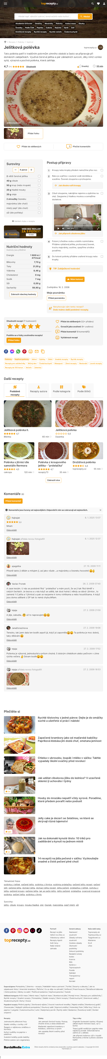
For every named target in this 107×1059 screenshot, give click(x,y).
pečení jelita (19, 894)
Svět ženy (54, 943)
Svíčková (68, 989)
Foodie (72, 970)
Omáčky (38, 23)
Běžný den (32, 363)
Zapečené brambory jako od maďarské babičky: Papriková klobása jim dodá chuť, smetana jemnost (70, 739)
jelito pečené (63, 891)
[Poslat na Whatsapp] (18, 351)
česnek (48, 905)
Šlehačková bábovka (94, 989)
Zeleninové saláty (91, 998)
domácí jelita (28, 888)
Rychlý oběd (62, 1010)
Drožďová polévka (84, 462)
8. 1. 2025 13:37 (92, 517)
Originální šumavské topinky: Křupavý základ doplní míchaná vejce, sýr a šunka (88, 1023)
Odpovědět (12, 530)
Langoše (14, 1010)
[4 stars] (30, 326)
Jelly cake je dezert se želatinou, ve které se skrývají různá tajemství (66, 820)
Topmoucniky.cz (94, 935)
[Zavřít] (100, 510)
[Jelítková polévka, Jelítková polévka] (18, 679)
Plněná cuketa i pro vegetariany (17, 1040)
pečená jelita (15, 888)
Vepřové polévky (22, 359)
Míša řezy (88, 1007)
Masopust (59, 363)
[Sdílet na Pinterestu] (24, 351)
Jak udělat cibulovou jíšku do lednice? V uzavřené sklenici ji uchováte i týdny (69, 779)
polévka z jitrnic (34, 894)
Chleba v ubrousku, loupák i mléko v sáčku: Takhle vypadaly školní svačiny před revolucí (69, 759)
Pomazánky (20, 986)
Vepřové (29, 42)
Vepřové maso (46, 996)
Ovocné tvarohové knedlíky (59, 1004)
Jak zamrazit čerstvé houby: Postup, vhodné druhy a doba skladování (53, 1022)
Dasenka (59, 436)
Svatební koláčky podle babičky (16, 1037)
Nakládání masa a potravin (53, 986)
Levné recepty (96, 363)
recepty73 (43, 472)
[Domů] (5, 42)
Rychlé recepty (40, 32)
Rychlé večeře (55, 32)
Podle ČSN (29, 28)
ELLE (90, 943)
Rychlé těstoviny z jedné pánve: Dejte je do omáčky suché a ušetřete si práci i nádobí (70, 719)
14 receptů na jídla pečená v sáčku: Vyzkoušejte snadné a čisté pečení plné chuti (68, 860)
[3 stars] (23, 326)
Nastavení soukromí (73, 933)
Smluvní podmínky (76, 951)
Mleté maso (34, 996)
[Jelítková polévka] (18, 548)
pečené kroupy (17, 891)
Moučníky (49, 23)
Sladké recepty (49, 998)
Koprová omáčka (61, 1007)
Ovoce (28, 1001)
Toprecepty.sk (94, 932)
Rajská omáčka (78, 1004)
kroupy (20, 905)
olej (41, 905)
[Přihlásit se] (104, 3)
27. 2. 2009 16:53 (91, 669)
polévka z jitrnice (43, 884)
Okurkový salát (47, 1007)
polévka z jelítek (12, 884)
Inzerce (72, 959)
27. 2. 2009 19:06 (91, 627)
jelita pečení (63, 888)
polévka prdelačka (62, 884)
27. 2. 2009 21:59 (91, 610)
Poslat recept (37, 351)
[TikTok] (39, 930)
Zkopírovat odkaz (43, 351)
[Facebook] (6, 930)
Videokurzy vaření (57, 938)
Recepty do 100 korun (14, 367)
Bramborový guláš (92, 1004)
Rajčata (58, 28)
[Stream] (32, 930)
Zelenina (37, 367)
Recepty (12, 42)
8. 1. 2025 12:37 (92, 538)
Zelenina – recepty (34, 986)
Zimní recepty (71, 363)
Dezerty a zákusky (80, 986)
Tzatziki (68, 992)
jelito (6, 905)
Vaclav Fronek (19, 583)
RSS (70, 962)
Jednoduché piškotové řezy (15, 1021)
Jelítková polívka (65, 430)
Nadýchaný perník (48, 1010)
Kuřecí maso (70, 23)
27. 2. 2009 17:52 (92, 648)
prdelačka (76, 891)
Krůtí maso (23, 996)
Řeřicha (40, 989)
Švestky (19, 28)
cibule (13, 905)
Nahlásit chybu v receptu (24, 221)
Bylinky (42, 359)
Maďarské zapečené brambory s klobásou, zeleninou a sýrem (51, 1027)
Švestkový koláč (84, 1010)
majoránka (58, 905)
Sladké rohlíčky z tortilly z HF (15, 1024)
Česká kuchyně (70, 32)
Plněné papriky (24, 1004)
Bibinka (7, 436)
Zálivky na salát (24, 992)
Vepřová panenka (56, 992)
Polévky (59, 23)
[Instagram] (19, 930)
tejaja (14, 610)
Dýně (66, 28)
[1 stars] (10, 326)
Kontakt (72, 981)
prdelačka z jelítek (79, 888)
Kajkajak (16, 517)
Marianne (92, 940)
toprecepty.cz (90, 47)
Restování (83, 363)
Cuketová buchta (27, 1010)
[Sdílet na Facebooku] (6, 351)
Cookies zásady (75, 943)
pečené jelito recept (82, 884)
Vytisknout (30, 351)
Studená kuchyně (11, 1001)
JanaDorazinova (20, 628)
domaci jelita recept (46, 888)
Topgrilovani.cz (94, 938)
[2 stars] (16, 326)
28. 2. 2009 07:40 (91, 583)
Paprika (40, 28)
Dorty (22, 1001)
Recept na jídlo (56, 932)
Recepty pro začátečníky (15, 363)
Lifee (90, 946)
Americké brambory (27, 989)
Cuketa (49, 28)
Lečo (37, 1010)
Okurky (82, 23)
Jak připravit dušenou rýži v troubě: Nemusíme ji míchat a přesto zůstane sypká (88, 1037)
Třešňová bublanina (39, 992)
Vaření (34, 359)
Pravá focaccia (79, 989)
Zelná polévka (10, 992)
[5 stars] (37, 326)
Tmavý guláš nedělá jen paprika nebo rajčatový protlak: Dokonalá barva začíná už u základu (88, 1030)
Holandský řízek (76, 1007)
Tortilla (68, 986)
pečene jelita (32, 891)
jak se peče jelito (47, 891)
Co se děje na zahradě (54, 989)
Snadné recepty (61, 359)
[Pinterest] (13, 930)
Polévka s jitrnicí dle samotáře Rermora (16, 464)
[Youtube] (26, 930)
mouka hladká (32, 905)
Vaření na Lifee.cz (57, 935)
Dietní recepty (62, 998)
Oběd (50, 359)
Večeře (29, 367)
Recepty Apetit (56, 940)
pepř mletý (69, 905)
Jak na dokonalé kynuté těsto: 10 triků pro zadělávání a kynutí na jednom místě (64, 840)
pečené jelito (27, 884)
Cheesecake (9, 1007)
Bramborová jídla (60, 996)
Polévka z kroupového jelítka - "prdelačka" (52, 464)
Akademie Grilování (24, 23)
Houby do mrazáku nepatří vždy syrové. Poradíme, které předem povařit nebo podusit (70, 800)
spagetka (16, 566)
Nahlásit (72, 973)
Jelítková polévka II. (16, 430)
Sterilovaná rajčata (39, 1004)
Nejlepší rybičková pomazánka (28, 1007)
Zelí (72, 28)
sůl (77, 905)
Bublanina (72, 1010)
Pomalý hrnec (74, 996)
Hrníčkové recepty (23, 32)
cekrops (8, 472)
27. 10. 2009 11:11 (92, 566)
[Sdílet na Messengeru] (12, 351)
